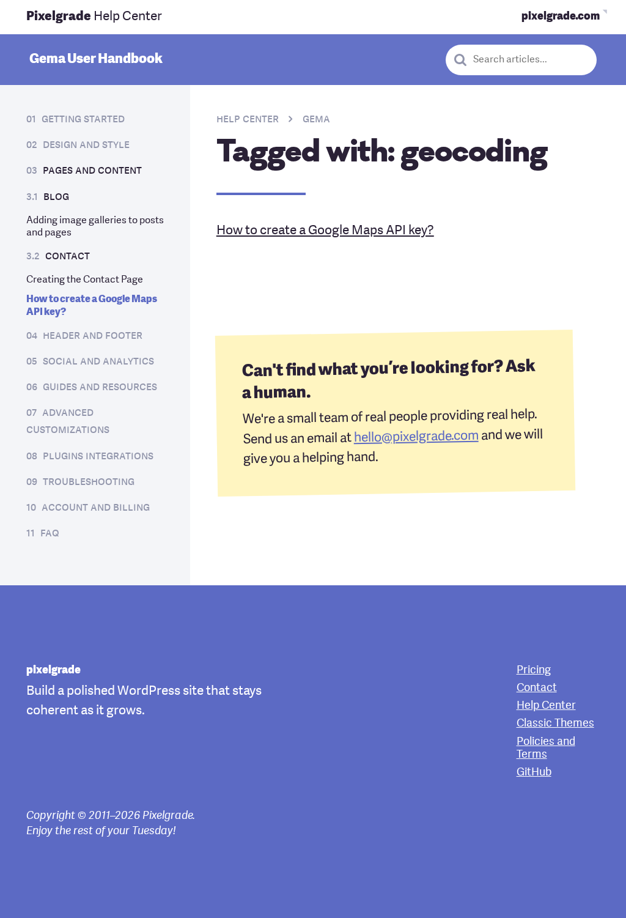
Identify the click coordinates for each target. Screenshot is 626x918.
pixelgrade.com (560, 17)
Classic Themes (555, 724)
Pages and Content (92, 171)
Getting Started (83, 119)
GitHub (534, 773)
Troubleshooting (88, 482)
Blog (56, 197)
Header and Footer (92, 336)
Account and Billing (96, 508)
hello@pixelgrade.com (415, 437)
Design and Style (86, 145)
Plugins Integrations (98, 456)
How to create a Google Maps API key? (325, 230)
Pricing (534, 670)
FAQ (49, 533)
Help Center (94, 16)
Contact (67, 256)
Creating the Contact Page (84, 280)
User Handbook (96, 59)
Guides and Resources (100, 387)
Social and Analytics (98, 362)
